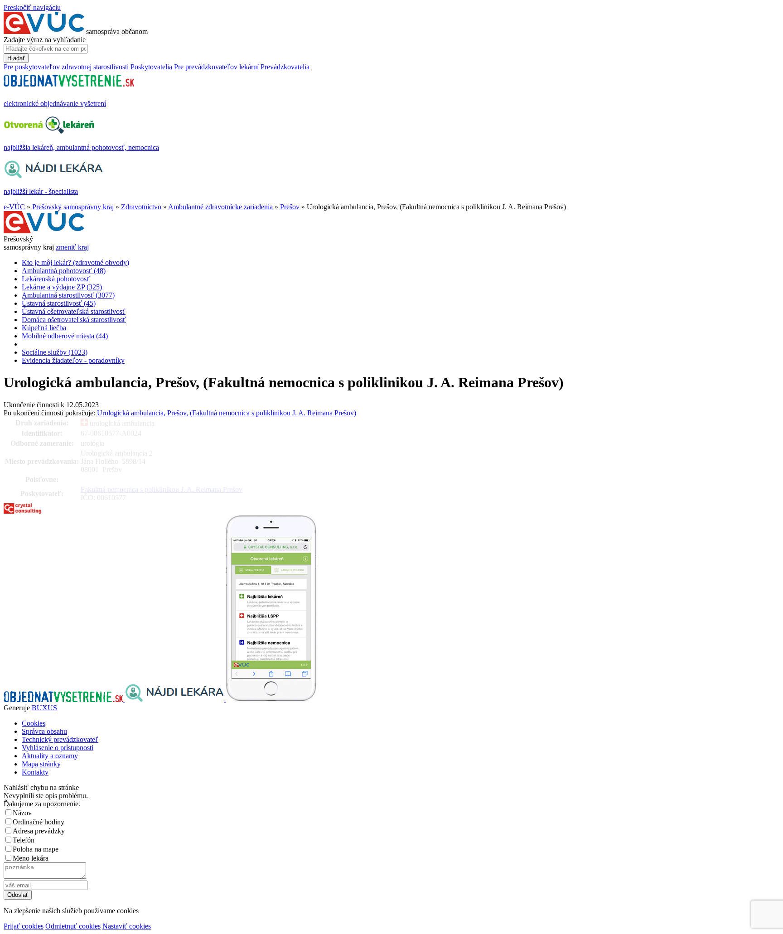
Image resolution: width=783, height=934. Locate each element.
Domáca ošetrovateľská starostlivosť (74, 319)
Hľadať (16, 58)
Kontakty (35, 772)
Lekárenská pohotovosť (56, 279)
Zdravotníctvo (141, 207)
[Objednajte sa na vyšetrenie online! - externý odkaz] (64, 699)
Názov (22, 813)
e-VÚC (14, 207)
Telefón (23, 840)
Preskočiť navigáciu (32, 7)
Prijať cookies (24, 926)
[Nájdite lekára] (175, 699)
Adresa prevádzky (39, 831)
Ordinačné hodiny (38, 822)
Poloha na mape (35, 849)
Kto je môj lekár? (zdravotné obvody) (75, 262)
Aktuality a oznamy (50, 756)
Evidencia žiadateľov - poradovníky (73, 360)
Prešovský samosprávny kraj (73, 207)
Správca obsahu (44, 731)
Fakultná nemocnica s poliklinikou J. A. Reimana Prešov (161, 489)
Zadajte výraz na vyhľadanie (45, 39)
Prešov (290, 207)
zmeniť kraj (72, 247)
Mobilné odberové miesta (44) (65, 336)
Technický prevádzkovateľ (60, 739)
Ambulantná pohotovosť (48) (64, 270)
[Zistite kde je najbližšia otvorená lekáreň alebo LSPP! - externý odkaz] (271, 699)
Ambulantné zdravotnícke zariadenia (220, 207)
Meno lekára (30, 858)
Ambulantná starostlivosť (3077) (68, 295)
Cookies (33, 723)
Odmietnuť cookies (73, 926)
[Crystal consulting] (22, 511)
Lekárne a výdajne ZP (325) (62, 287)
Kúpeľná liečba (44, 328)
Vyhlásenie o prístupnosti (57, 747)
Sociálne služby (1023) (54, 352)
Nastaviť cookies (126, 926)
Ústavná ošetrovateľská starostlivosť (74, 311)
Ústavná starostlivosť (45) (59, 303)
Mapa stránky (41, 764)
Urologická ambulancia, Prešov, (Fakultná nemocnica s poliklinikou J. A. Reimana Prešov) (226, 413)
